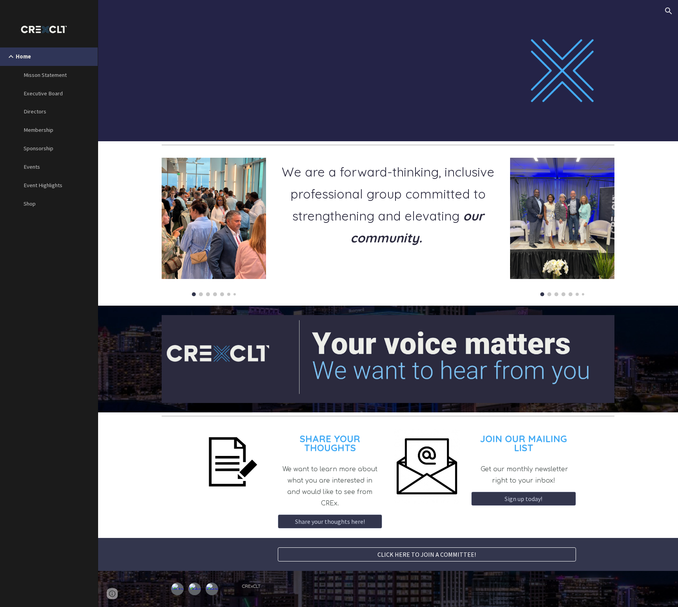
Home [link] (23, 56)
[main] (388, 208)
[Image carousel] (214, 227)
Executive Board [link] (43, 93)
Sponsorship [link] (38, 148)
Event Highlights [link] (43, 185)
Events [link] (32, 166)
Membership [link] (38, 129)
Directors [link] (35, 111)
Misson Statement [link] (45, 74)
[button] (668, 11)
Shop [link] (30, 203)
